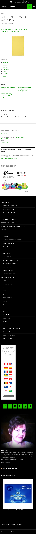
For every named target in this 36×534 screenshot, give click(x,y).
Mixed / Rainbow (7, 297)
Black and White (7, 284)
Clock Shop (6, 331)
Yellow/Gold (7, 318)
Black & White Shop (8, 233)
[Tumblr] (10, 406)
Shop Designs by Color (7, 277)
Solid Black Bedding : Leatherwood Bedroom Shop (7, 95)
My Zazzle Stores (6, 229)
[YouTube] (25, 406)
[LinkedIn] (20, 406)
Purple (5, 308)
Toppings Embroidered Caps (11, 260)
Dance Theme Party (8, 209)
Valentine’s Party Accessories (11, 219)
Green (4, 294)
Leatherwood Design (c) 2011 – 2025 (11, 524)
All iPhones (4, 142)
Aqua (4, 280)
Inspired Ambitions (8, 6)
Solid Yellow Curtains (7, 109)
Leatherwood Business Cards (11, 250)
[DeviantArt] (30, 406)
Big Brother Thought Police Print (18, 509)
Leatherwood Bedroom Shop (11, 328)
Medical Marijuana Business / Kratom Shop (13, 226)
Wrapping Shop (7, 267)
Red (4, 311)
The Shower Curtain (9, 335)
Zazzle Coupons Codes (7, 223)
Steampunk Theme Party (10, 216)
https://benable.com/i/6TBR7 (9, 158)
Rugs (2, 13)
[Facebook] (5, 406)
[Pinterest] (15, 406)
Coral (4, 291)
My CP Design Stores (6, 325)
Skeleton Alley (7, 246)
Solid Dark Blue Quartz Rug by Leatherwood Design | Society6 (24, 89)
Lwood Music (7, 253)
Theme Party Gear (6, 202)
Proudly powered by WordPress (9, 531)
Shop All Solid (5, 134)
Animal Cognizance (9, 469)
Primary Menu (34, 6)
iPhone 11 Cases (6, 138)
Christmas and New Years (10, 206)
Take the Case (7, 257)
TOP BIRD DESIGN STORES (9, 263)
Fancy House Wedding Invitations (12, 240)
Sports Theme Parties (9, 212)
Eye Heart (5, 236)
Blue (4, 287)
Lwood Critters (7, 338)
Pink (4, 304)
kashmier (10, 23)
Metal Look (6, 321)
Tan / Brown (6, 314)
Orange (5, 301)
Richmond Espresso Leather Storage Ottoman (15, 116)
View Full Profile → (6, 462)
